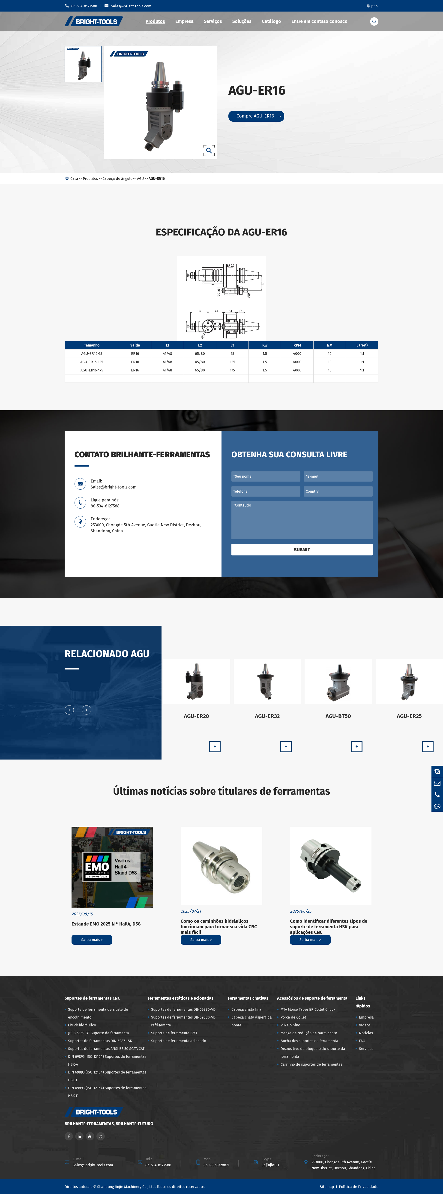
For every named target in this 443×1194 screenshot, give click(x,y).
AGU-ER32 (267, 716)
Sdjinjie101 (270, 1165)
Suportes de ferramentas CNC (92, 998)
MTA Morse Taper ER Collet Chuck (308, 1009)
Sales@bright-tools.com (127, 5)
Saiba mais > (92, 940)
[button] (69, 710)
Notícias (366, 1033)
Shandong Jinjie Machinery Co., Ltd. (126, 1187)
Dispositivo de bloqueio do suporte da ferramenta (313, 1052)
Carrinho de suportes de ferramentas (311, 1064)
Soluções (241, 21)
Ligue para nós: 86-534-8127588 (105, 503)
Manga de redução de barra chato (309, 1033)
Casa (74, 178)
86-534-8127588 (81, 5)
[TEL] (437, 794)
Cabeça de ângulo (117, 178)
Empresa (184, 21)
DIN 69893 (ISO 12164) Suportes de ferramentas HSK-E (107, 1092)
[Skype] (437, 771)
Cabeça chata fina (246, 1009)
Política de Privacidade (358, 1187)
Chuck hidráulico (82, 1025)
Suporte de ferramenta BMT (174, 1033)
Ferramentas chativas (248, 998)
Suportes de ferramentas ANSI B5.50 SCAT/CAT (106, 1048)
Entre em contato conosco (319, 21)
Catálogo (271, 21)
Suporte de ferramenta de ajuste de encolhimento (98, 1013)
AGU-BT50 (338, 716)
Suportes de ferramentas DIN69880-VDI (184, 1009)
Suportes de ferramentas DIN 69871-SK (100, 1041)
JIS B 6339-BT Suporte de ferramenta (98, 1033)
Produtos (155, 21)
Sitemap (327, 1187)
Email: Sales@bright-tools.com (113, 484)
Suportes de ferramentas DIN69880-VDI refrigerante (184, 1021)
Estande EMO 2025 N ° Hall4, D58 (106, 924)
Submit (302, 549)
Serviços (213, 21)
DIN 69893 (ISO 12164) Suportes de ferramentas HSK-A (107, 1060)
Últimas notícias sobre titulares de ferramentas (221, 791)
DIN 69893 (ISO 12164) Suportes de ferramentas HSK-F (107, 1076)
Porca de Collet (293, 1017)
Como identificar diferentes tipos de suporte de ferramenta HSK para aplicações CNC (328, 926)
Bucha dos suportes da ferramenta (309, 1041)
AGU (140, 178)
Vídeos (364, 1025)
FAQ (362, 1041)
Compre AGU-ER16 (258, 116)
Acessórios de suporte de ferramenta (312, 998)
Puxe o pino (290, 1025)
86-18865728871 (216, 1165)
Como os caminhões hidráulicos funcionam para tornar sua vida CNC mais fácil (219, 926)
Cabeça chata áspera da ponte (251, 1021)
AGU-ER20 (196, 716)
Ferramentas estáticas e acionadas (180, 998)
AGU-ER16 (157, 178)
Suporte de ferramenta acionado (178, 1041)
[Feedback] (437, 806)
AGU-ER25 (409, 716)
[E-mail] (437, 783)
